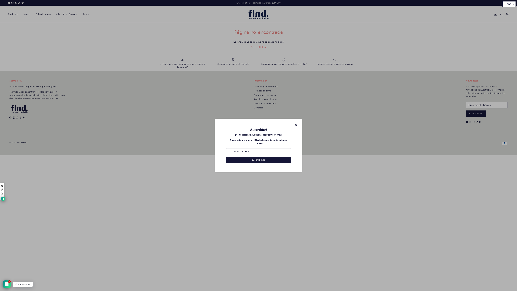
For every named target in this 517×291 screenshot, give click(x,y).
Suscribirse (258, 160)
